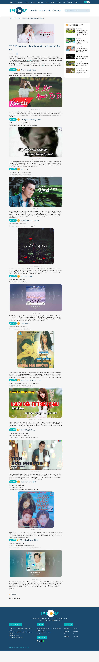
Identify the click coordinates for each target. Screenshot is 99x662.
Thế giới (27, 2)
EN (88, 2)
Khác (75, 2)
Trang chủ (13, 2)
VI (85, 2)
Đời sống (59, 2)
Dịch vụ (66, 634)
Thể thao (69, 2)
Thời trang (66, 628)
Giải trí (47, 2)
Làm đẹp (20, 2)
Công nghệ (40, 2)
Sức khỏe (75, 636)
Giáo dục (75, 631)
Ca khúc (14, 594)
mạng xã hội (29, 60)
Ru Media (26, 647)
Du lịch (52, 2)
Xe (64, 2)
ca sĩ (43, 65)
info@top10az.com (17, 637)
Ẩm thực (33, 2)
